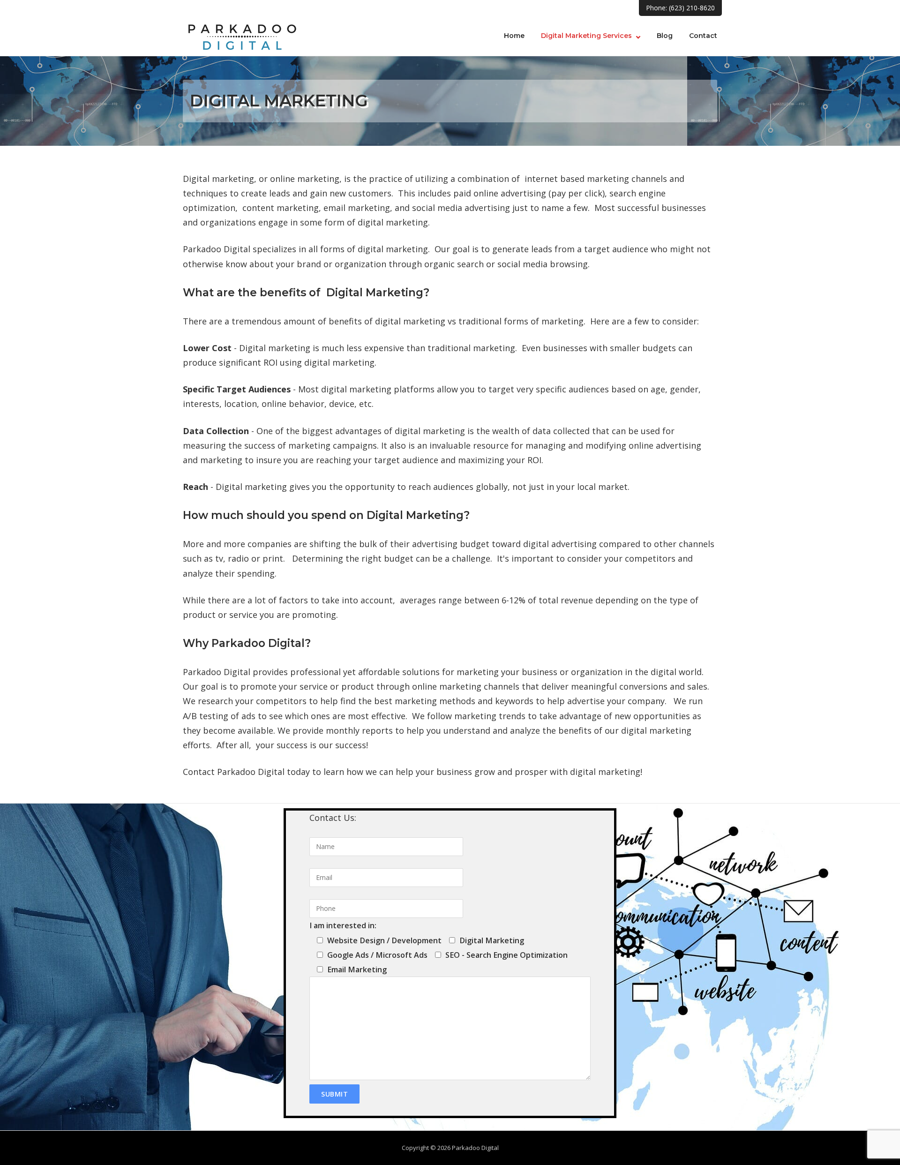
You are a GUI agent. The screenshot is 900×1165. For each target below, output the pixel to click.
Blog (665, 35)
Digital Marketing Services (586, 35)
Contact (703, 35)
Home (514, 35)
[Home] (241, 33)
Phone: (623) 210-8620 (680, 7)
